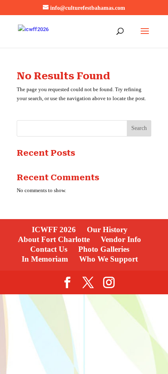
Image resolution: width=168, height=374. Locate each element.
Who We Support (108, 259)
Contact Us (48, 249)
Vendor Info (121, 239)
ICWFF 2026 (54, 229)
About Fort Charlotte (54, 239)
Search (139, 128)
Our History (107, 229)
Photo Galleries (103, 249)
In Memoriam (45, 259)
